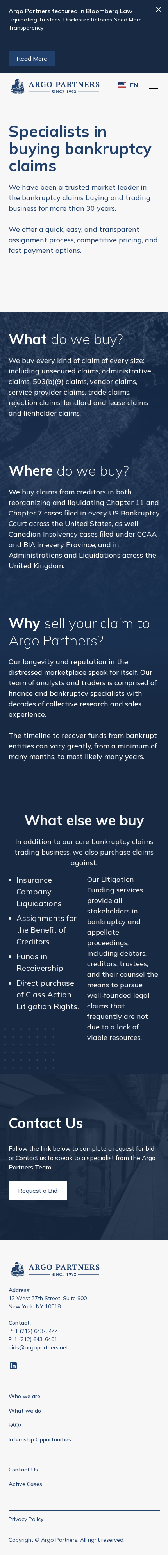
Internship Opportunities (40, 1439)
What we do (25, 1410)
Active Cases (25, 1483)
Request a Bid (37, 1190)
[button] (128, 85)
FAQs (15, 1425)
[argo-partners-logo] (55, 85)
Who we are (24, 1396)
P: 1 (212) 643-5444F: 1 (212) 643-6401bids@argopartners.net (38, 1339)
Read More (31, 58)
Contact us (31, 1158)
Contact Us (23, 1469)
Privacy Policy (26, 1519)
